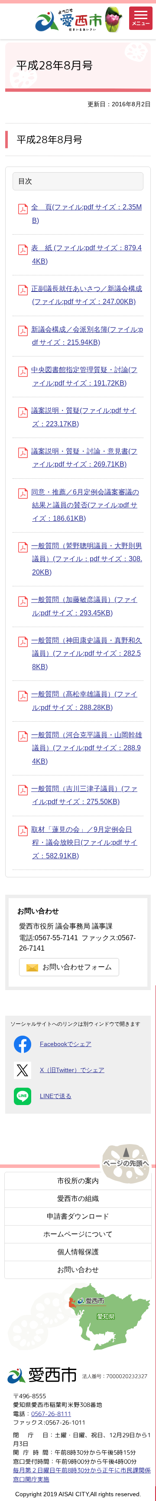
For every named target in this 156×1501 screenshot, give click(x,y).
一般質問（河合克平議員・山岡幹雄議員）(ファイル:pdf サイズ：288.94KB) (86, 748)
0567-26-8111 (51, 1413)
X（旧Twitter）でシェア (72, 1070)
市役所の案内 (78, 1180)
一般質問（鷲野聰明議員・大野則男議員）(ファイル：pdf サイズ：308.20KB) (86, 559)
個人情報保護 (78, 1252)
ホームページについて (78, 1234)
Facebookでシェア (65, 1044)
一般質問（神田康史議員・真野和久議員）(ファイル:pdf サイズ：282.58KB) (86, 653)
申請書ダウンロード (78, 1216)
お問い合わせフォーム (77, 967)
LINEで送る (56, 1096)
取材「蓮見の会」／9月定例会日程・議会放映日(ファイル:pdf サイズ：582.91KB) (84, 843)
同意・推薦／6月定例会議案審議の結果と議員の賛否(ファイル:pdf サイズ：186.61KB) (85, 505)
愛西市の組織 (78, 1198)
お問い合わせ (78, 1269)
